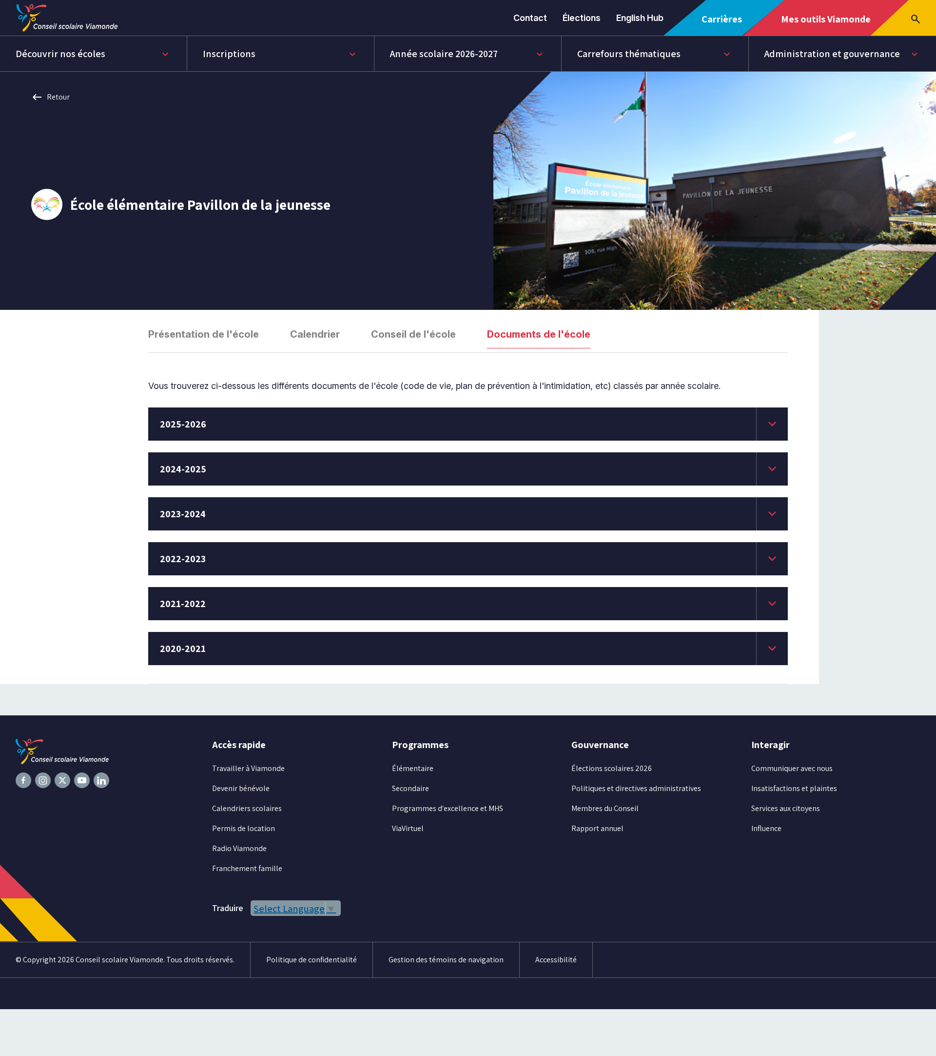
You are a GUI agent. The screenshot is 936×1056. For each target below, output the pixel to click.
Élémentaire (412, 768)
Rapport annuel (597, 828)
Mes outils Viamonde (825, 24)
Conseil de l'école (413, 334)
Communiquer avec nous (792, 768)
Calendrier (315, 334)
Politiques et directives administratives (636, 788)
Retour (50, 97)
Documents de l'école (538, 334)
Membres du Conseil (605, 808)
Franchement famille (247, 868)
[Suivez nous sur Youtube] (82, 780)
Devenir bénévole (241, 788)
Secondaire (410, 788)
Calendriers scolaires (247, 808)
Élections (582, 18)
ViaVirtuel (408, 828)
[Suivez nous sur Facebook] (23, 780)
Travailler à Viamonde (248, 768)
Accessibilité (556, 959)
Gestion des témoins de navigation (446, 959)
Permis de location (243, 828)
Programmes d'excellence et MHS (447, 808)
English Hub (639, 18)
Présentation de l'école (203, 334)
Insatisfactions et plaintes (794, 788)
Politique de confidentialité (311, 959)
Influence (766, 828)
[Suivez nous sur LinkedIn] (101, 780)
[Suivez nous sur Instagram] (43, 780)
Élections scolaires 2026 (611, 768)
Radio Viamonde (239, 848)
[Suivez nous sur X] (62, 780)
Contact (530, 18)
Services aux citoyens (785, 808)
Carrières (725, 24)
